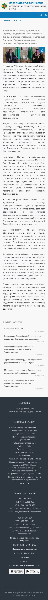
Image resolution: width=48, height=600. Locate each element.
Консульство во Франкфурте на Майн (25, 412)
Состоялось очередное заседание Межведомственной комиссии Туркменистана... (19, 383)
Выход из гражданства (24, 452)
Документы (25, 483)
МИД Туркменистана (25, 408)
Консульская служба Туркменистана (25, 427)
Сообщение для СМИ (13, 328)
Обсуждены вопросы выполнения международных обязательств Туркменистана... (19, 349)
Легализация (24, 455)
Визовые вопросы (24, 449)
